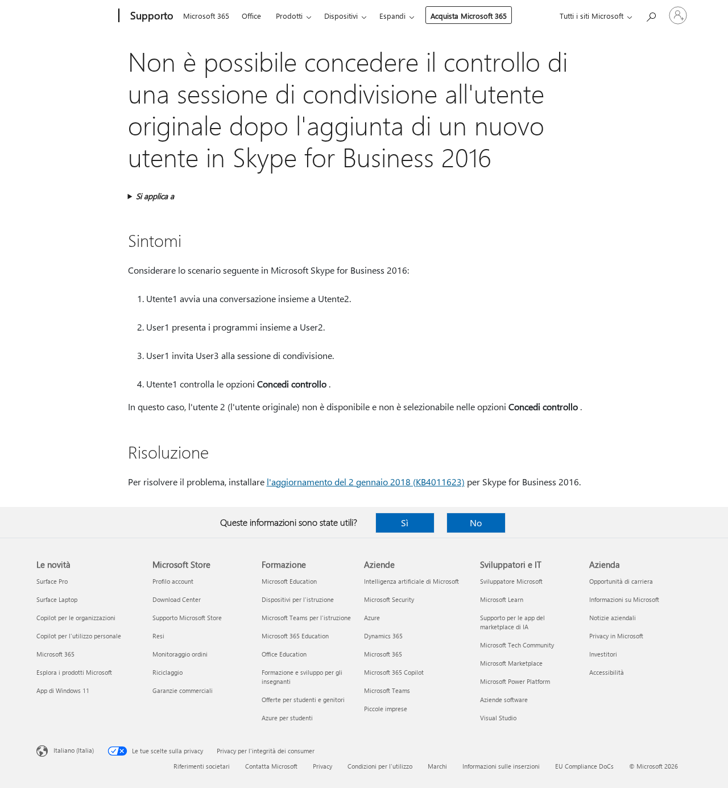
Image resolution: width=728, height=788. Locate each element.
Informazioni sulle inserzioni (501, 766)
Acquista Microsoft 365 (469, 15)
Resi (158, 636)
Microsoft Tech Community (517, 645)
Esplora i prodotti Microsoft (74, 672)
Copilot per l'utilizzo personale (78, 636)
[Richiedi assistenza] (650, 14)
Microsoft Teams (387, 690)
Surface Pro (52, 581)
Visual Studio (498, 717)
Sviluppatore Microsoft (511, 581)
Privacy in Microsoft (616, 636)
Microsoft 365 (206, 15)
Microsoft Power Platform (515, 681)
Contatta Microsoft (271, 766)
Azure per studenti (287, 717)
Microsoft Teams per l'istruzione (306, 617)
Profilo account (172, 581)
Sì (404, 523)
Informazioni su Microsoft (624, 599)
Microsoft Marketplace (511, 663)
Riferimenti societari (201, 766)
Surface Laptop (56, 599)
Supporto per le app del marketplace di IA (512, 622)
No (476, 523)
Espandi (392, 15)
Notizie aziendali (612, 617)
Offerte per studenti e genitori (303, 699)
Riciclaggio (167, 672)
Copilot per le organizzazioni (75, 617)
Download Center (176, 599)
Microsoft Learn (501, 599)
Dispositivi (341, 15)
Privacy (322, 766)
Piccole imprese (385, 708)
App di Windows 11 (62, 690)
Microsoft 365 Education (295, 636)
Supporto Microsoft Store (187, 617)
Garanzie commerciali (182, 690)
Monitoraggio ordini (180, 654)
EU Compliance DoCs (584, 766)
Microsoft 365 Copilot (394, 672)
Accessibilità (606, 672)
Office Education (284, 654)
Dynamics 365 (383, 636)
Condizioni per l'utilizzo (380, 766)
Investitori (603, 654)
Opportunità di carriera (621, 581)
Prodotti (289, 15)
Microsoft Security (389, 599)
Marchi (437, 766)
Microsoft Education (289, 581)
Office (251, 15)
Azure (372, 617)
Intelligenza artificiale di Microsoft (411, 581)
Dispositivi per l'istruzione (298, 599)
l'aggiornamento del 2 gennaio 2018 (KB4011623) (366, 482)
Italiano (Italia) (73, 750)
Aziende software (504, 699)
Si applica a (155, 196)
